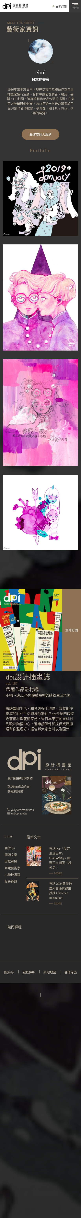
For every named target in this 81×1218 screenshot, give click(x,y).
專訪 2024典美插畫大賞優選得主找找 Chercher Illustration (60, 890)
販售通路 (11, 881)
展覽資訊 (11, 861)
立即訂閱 (61, 6)
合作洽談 (70, 972)
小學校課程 (12, 874)
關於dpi (10, 848)
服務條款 (29, 972)
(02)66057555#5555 (22, 810)
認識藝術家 (12, 868)
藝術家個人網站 (40, 134)
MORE (57, 873)
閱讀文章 (11, 854)
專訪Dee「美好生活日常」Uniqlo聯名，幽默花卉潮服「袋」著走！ (61, 858)
